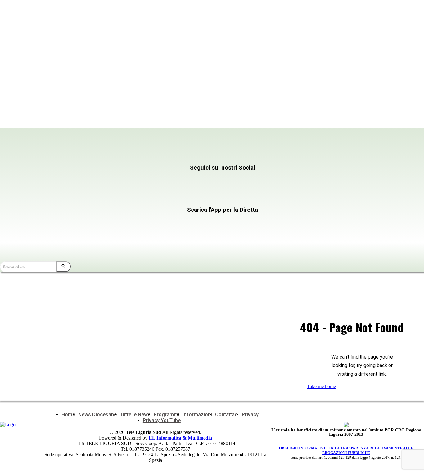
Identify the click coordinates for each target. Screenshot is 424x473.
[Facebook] (115, 180)
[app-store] (166, 222)
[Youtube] (115, 197)
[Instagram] (175, 180)
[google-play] (166, 236)
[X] (235, 180)
